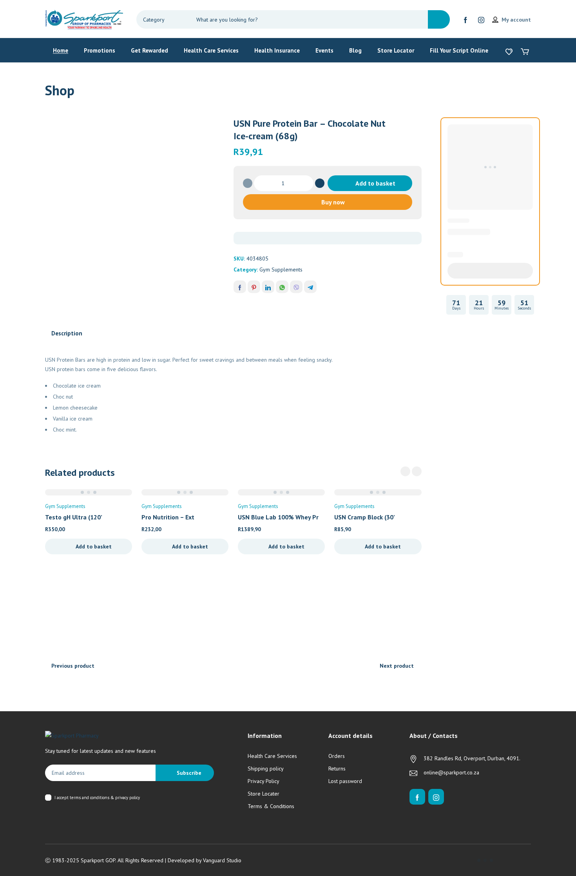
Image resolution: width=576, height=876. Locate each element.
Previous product (72, 665)
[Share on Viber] (296, 286)
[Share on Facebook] (240, 286)
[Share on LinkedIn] (268, 286)
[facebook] (465, 19)
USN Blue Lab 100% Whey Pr (278, 517)
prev (405, 471)
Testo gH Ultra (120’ (73, 517)
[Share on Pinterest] (254, 286)
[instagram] (481, 19)
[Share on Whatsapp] (282, 286)
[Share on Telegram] (310, 286)
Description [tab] (66, 333)
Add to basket (375, 183)
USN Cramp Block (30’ (364, 517)
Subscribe (189, 772)
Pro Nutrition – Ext (167, 517)
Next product (397, 665)
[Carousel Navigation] (411, 471)
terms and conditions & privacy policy (105, 797)
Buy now (333, 202)
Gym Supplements (280, 269)
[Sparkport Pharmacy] (84, 19)
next (417, 471)
